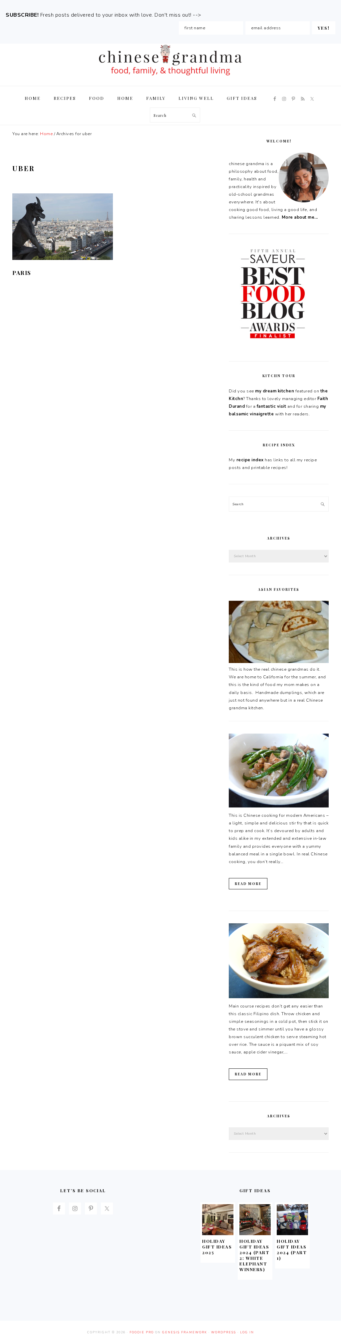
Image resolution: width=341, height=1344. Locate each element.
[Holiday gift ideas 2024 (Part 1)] (292, 1233)
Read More (248, 883)
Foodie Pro (142, 1332)
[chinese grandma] (170, 77)
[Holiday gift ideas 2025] (217, 1233)
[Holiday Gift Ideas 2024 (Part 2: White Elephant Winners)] (255, 1233)
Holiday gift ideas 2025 (217, 1246)
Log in (247, 1332)
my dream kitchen (274, 391)
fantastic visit (271, 406)
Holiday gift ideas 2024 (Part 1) (292, 1249)
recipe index (250, 460)
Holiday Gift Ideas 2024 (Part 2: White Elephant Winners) (254, 1255)
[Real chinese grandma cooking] (279, 662)
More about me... (300, 217)
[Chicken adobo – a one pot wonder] (279, 997)
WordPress (223, 1332)
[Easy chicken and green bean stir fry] (279, 806)
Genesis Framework (184, 1332)
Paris (21, 272)
